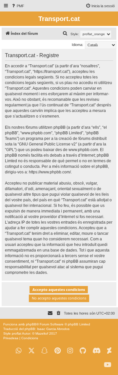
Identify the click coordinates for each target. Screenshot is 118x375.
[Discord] (96, 350)
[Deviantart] (109, 350)
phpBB (31, 324)
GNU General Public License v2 (47, 144)
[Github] (83, 350)
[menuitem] (17, 6)
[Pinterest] (57, 350)
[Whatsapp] (18, 350)
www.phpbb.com (83, 149)
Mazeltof (41, 333)
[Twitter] (31, 350)
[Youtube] (107, 365)
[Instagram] (70, 350)
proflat (16, 333)
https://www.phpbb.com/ (50, 172)
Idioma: (77, 45)
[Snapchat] (44, 350)
